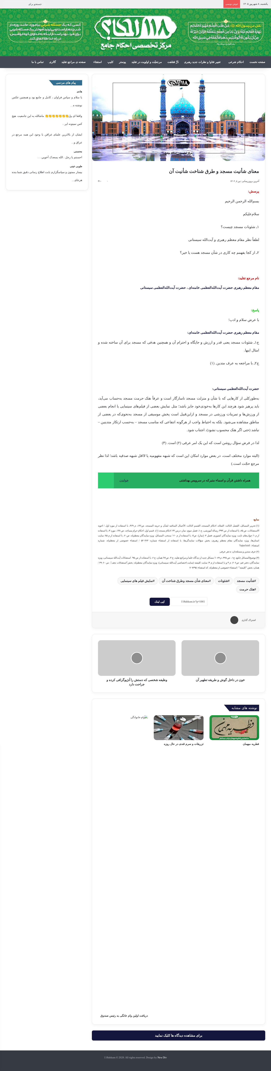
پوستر (122, 62)
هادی (79, 91)
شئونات (223, 580)
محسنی (78, 151)
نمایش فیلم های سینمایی (137, 580)
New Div (162, 1057)
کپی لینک (160, 601)
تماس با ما (38, 62)
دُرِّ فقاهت (173, 62)
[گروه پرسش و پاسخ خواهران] (130, 1064)
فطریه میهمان (251, 743)
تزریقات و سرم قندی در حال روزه (184, 743)
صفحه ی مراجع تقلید (74, 62)
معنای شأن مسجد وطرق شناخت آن (185, 580)
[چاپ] (234, 620)
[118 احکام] (145, 1064)
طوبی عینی (76, 166)
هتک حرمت (246, 589)
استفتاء (97, 62)
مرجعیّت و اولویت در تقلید (147, 62)
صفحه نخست (257, 62)
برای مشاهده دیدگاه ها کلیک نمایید (178, 1035)
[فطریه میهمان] (234, 727)
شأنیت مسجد (245, 580)
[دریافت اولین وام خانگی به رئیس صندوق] (123, 863)
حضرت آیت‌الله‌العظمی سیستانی (163, 288)
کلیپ (110, 62)
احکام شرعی (236, 62)
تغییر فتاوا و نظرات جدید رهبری (202, 62)
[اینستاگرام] (126, 1064)
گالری (52, 62)
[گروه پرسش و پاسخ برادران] (135, 1064)
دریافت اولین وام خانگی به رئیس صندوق (124, 1015)
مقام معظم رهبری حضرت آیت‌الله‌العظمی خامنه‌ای (223, 288)
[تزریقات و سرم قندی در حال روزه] (179, 727)
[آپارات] (140, 1064)
